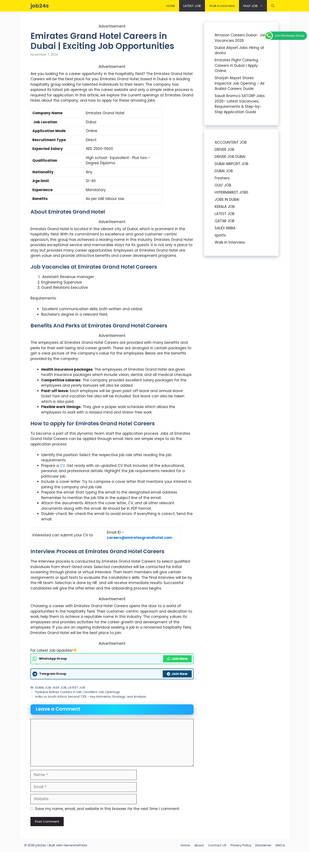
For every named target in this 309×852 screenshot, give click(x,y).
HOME (170, 6)
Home (185, 845)
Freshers (222, 178)
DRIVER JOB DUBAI (230, 156)
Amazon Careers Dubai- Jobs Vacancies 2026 (241, 38)
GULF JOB (250, 6)
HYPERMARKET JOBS (231, 192)
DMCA (280, 845)
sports (220, 235)
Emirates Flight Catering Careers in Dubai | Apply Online (236, 65)
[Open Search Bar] (273, 6)
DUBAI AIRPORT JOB (231, 163)
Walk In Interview (222, 6)
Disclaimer (263, 845)
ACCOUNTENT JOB (231, 142)
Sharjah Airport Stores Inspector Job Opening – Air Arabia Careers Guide (240, 83)
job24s (39, 5)
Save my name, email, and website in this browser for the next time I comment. (107, 808)
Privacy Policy (241, 845)
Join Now (179, 658)
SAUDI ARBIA (225, 228)
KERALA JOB (225, 206)
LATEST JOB (192, 6)
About (199, 845)
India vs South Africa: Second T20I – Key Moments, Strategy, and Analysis (90, 696)
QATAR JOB (224, 220)
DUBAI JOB (43, 687)
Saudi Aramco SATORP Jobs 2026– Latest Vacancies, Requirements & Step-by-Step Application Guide (240, 103)
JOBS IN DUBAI (227, 199)
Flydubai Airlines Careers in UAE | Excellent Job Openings (77, 692)
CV (62, 465)
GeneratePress (75, 845)
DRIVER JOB (224, 149)
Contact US (217, 845)
